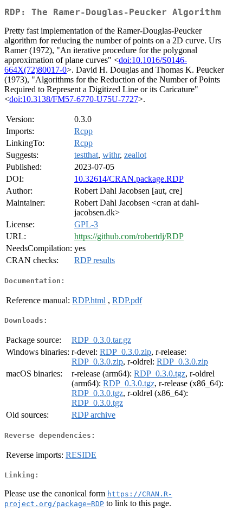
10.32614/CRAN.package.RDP (129, 178)
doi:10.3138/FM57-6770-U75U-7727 (73, 99)
